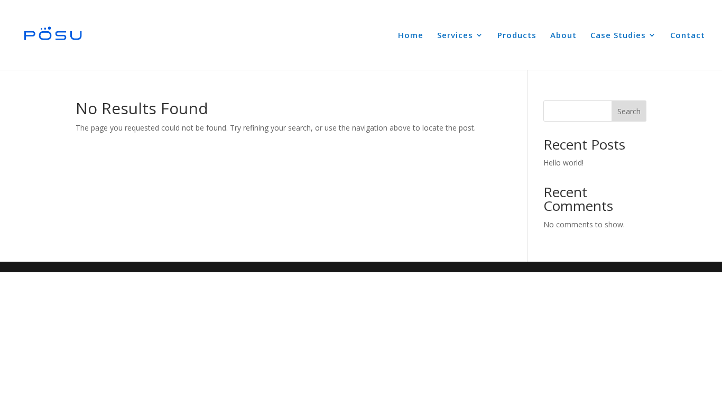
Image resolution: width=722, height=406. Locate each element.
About (563, 35)
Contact (687, 35)
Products (516, 35)
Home (410, 35)
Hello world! (563, 163)
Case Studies (618, 35)
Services (455, 35)
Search (629, 111)
